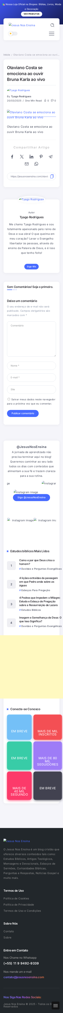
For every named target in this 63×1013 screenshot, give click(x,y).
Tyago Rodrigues (21, 96)
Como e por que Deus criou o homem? (37, 562)
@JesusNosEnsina (32, 447)
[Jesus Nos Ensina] (22, 25)
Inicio (7, 54)
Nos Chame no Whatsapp (20, 957)
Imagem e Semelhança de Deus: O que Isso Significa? (40, 619)
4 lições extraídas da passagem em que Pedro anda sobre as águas (38, 581)
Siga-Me (31, 266)
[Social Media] (19, 727)
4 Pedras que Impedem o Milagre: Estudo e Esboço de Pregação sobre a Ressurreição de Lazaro (40, 601)
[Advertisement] (31, 667)
